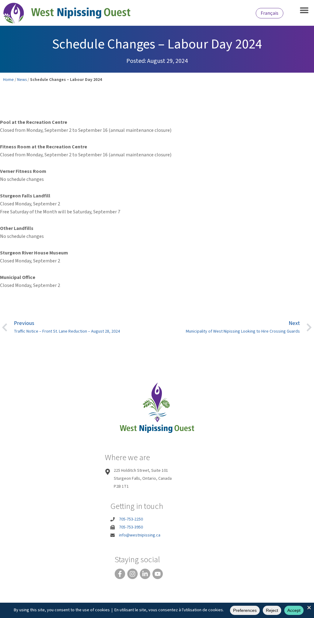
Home (8, 79)
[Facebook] (120, 574)
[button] (304, 10)
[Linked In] (145, 574)
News (22, 79)
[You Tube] (157, 574)
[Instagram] (132, 574)
